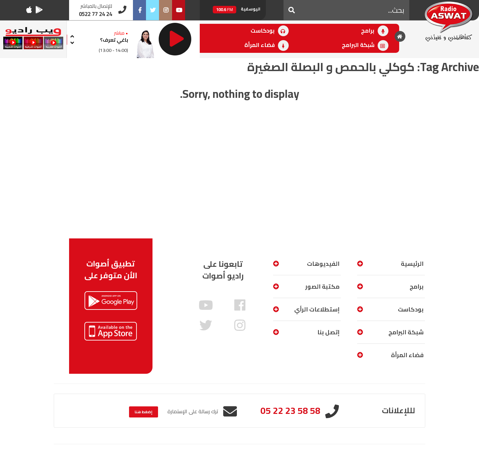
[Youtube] (178, 10)
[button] (291, 10)
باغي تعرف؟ (114, 39)
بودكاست (263, 30)
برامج (368, 30)
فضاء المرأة (260, 45)
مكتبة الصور (322, 286)
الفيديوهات (323, 263)
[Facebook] (139, 10)
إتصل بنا (328, 332)
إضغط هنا (143, 412)
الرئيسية (412, 263)
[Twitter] (152, 10)
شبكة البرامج (359, 45)
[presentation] (72, 35)
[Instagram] (165, 10)
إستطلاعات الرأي (317, 309)
